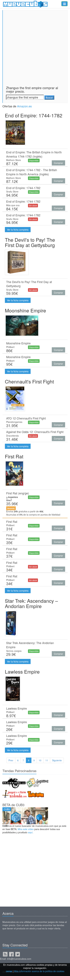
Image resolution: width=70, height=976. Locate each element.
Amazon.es (24, 106)
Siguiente (57, 760)
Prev (10, 760)
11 (46, 760)
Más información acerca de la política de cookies (39, 971)
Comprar (58, 163)
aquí (30, 832)
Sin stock (33, 205)
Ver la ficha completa (17, 229)
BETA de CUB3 (13, 804)
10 (40, 760)
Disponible (34, 160)
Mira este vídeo (26, 829)
